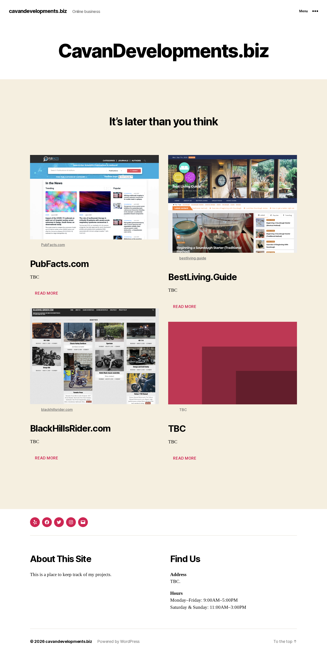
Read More (46, 293)
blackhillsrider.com (57, 409)
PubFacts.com (53, 244)
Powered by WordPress (118, 641)
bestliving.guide (192, 258)
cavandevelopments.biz (38, 11)
